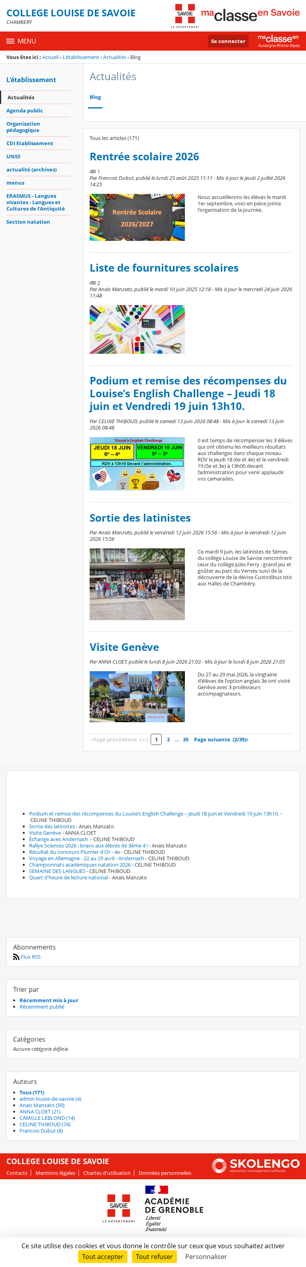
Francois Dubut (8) (41, 1130)
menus (15, 182)
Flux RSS (30, 956)
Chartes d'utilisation (107, 1173)
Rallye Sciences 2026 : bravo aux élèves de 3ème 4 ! (88, 845)
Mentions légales (55, 1173)
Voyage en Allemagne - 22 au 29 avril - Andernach (86, 858)
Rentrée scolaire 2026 (144, 157)
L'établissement (81, 57)
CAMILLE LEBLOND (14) (47, 1118)
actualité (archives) (31, 169)
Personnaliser (206, 1256)
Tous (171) (32, 1092)
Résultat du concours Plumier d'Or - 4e (74, 851)
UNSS (13, 156)
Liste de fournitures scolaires (164, 268)
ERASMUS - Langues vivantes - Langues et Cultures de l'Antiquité (35, 202)
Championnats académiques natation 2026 (80, 864)
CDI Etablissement (29, 143)
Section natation (28, 221)
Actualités (114, 57)
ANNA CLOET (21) (40, 1111)
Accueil (50, 57)
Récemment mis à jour (49, 1000)
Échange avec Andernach (59, 839)
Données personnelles (165, 1173)
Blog (95, 97)
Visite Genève (124, 647)
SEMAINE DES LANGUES (57, 871)
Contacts (16, 1173)
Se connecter (228, 41)
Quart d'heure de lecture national (68, 877)
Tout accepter (103, 1256)
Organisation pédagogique (23, 127)
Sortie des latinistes (140, 518)
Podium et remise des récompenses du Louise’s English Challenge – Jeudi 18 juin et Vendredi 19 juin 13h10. (188, 393)
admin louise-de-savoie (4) (50, 1099)
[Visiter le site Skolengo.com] (256, 1171)
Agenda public (24, 110)
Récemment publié (42, 1006)
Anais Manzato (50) (42, 1105)
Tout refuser (154, 1256)
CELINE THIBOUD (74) (45, 1124)
